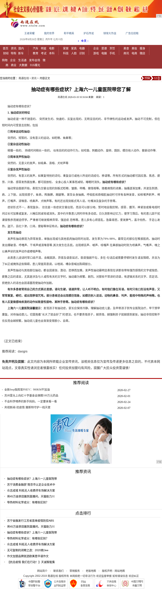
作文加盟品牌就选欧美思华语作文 (28, 556)
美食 (126, 48)
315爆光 (35, 65)
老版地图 (91, 570)
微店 (142, 53)
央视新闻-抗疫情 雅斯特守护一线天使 (27, 407)
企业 (96, 48)
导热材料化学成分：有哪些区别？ (28, 502)
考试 (43, 53)
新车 (21, 53)
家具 (74, 48)
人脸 (74, 53)
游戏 (96, 53)
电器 (82, 48)
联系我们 (58, 570)
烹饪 (112, 48)
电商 (134, 53)
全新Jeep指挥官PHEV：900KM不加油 (27, 389)
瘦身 (142, 48)
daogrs (22, 351)
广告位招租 (132, 33)
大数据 (23, 65)
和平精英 (69, 33)
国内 (21, 48)
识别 (82, 53)
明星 (43, 48)
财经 (6, 53)
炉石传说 (89, 33)
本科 (52, 53)
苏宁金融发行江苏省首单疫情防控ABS (30, 520)
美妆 (134, 48)
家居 (66, 48)
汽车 (35, 48)
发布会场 (34, 60)
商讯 (126, 53)
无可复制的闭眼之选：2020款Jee (27, 550)
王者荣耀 (29, 33)
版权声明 (107, 570)
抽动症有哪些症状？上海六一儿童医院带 (32, 478)
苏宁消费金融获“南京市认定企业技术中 (31, 484)
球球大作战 (109, 33)
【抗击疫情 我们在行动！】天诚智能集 (31, 562)
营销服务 (75, 570)
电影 (52, 48)
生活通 (22, 60)
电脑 (104, 53)
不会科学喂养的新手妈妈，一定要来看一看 (30, 401)
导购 (13, 53)
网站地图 (120, 570)
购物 (5, 60)
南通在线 (24, 78)
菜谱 (104, 48)
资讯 (13, 48)
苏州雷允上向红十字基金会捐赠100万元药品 (31, 395)
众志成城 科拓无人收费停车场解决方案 (31, 490)
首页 (5, 48)
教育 (35, 53)
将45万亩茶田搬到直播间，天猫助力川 (31, 496)
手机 (112, 53)
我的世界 (49, 33)
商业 (13, 65)
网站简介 (42, 570)
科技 (66, 53)
